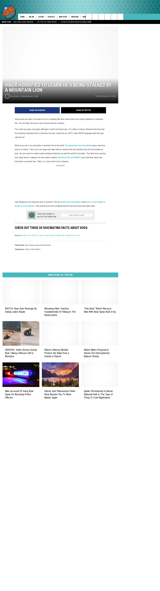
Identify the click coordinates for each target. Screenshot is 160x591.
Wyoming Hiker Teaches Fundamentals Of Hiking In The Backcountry (60, 312)
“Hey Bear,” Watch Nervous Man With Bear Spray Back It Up (100, 310)
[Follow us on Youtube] (120, 17)
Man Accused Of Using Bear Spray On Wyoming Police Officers (19, 394)
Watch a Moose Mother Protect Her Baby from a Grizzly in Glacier (56, 353)
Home (22, 17)
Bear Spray (29, 245)
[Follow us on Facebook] (101, 17)
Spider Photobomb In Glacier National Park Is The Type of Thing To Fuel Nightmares (98, 394)
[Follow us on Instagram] (108, 17)
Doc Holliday (14, 96)
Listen (41, 17)
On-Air (31, 17)
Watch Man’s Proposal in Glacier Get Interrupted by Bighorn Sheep (97, 353)
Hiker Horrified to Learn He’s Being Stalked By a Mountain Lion (51, 235)
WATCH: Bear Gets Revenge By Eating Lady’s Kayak (21, 310)
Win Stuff (63, 17)
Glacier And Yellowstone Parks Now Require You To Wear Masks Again (59, 394)
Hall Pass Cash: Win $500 (23, 22)
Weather (74, 17)
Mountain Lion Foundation (69, 202)
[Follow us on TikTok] (114, 17)
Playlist (51, 17)
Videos (27, 249)
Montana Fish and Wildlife (69, 157)
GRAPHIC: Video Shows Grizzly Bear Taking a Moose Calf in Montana (21, 353)
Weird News (35, 249)
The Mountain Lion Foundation (78, 145)
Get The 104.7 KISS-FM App (47, 22)
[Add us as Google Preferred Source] (95, 17)
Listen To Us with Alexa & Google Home (76, 22)
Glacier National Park (43, 245)
